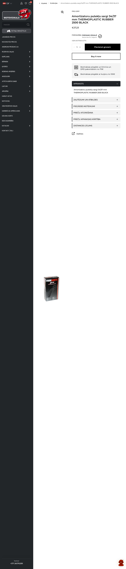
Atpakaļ (44, 3)
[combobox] (13, 24)
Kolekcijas (53, 3)
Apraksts (78, 84)
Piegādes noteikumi (84, 106)
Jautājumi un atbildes (85, 100)
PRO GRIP (75, 11)
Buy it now (96, 56)
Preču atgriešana (83, 112)
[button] (7, 3)
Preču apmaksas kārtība (86, 119)
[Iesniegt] (28, 24)
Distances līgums (82, 125)
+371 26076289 (16, 563)
